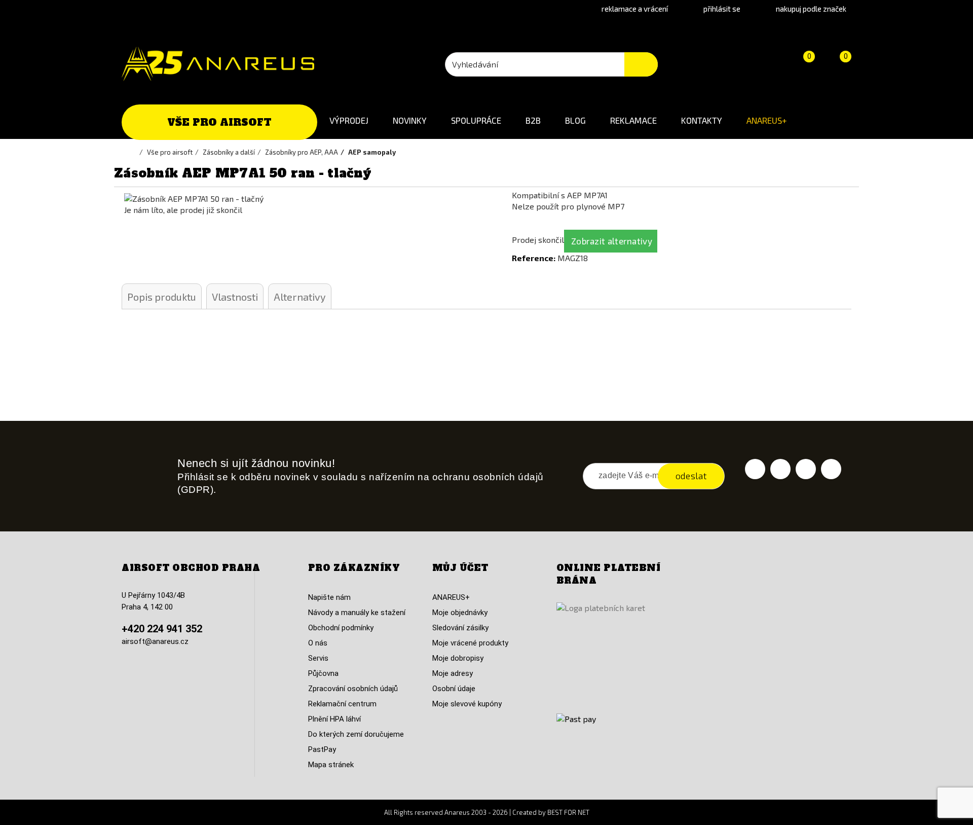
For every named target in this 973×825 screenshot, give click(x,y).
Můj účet (460, 568)
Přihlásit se (721, 8)
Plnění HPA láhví (334, 719)
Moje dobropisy (457, 658)
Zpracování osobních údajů (353, 688)
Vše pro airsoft (219, 122)
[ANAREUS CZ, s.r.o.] (218, 64)
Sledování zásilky (460, 627)
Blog (575, 120)
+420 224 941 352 (162, 629)
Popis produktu (161, 297)
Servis (318, 658)
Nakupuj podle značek (811, 8)
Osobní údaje (453, 688)
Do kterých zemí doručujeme (356, 734)
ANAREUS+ (766, 120)
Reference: (533, 258)
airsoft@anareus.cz (155, 641)
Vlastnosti (235, 297)
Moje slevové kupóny (467, 703)
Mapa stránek (331, 764)
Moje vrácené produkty (470, 643)
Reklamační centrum (342, 703)
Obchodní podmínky (340, 627)
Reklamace (633, 120)
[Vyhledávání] (641, 64)
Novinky (410, 120)
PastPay (322, 749)
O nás (317, 643)
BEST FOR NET (568, 812)
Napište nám (329, 597)
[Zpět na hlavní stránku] (134, 152)
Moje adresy (452, 673)
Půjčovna (323, 673)
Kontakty (701, 120)
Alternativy (300, 297)
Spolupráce (476, 120)
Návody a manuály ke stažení (356, 612)
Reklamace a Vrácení (635, 8)
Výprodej (348, 120)
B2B (533, 120)
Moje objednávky (460, 612)
